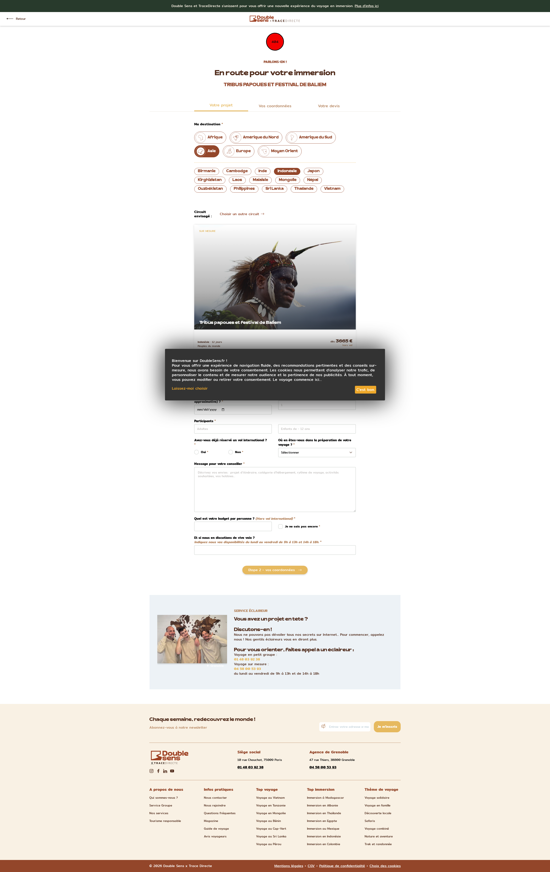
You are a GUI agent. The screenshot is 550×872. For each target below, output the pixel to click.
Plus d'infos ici (367, 6)
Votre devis (329, 106)
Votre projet (221, 105)
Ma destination (207, 124)
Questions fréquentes (219, 813)
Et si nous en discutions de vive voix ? (256, 540)
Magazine (211, 820)
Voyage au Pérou (268, 844)
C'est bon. (365, 389)
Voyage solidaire (377, 797)
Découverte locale (378, 813)
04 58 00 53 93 (247, 669)
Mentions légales (288, 866)
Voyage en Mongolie (271, 813)
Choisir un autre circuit (239, 214)
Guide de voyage (216, 828)
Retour (21, 18)
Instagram (151, 771)
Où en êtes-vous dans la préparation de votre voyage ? (314, 442)
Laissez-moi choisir (190, 388)
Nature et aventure (379, 836)
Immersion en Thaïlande (324, 813)
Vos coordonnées (275, 106)
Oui (203, 452)
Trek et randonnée (378, 844)
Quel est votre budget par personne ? (243, 518)
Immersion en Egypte (322, 820)
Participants (203, 421)
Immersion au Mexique (323, 828)
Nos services (158, 813)
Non (238, 452)
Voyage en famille (377, 805)
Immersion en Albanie (322, 805)
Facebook (158, 771)
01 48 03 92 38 (247, 659)
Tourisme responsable (165, 820)
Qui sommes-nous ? (163, 797)
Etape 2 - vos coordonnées (271, 570)
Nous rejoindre (215, 805)
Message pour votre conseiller (218, 464)
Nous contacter (215, 797)
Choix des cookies (385, 866)
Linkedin (165, 771)
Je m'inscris (387, 726)
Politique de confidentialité (342, 866)
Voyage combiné (377, 828)
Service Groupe (160, 805)
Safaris (370, 820)
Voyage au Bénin (268, 820)
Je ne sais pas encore (302, 526)
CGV (311, 866)
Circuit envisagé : (203, 214)
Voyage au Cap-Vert (271, 828)
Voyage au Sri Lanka (271, 836)
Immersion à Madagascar (325, 797)
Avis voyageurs (215, 836)
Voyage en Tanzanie (271, 805)
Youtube (172, 771)
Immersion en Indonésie (324, 836)
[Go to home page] (275, 19)
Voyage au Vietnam (270, 797)
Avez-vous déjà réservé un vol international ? (230, 440)
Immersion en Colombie (323, 844)
